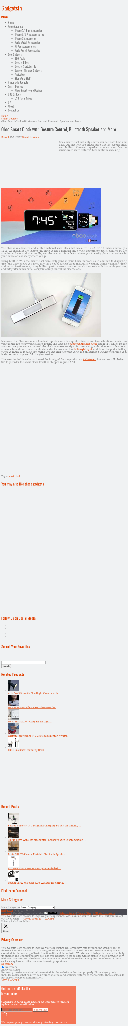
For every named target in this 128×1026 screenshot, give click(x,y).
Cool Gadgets (15, 54)
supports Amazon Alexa (83, 343)
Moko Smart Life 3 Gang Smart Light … (30, 721)
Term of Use (84, 913)
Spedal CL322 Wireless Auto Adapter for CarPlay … (37, 882)
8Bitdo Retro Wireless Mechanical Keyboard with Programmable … (47, 840)
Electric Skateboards (25, 66)
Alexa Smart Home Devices (28, 90)
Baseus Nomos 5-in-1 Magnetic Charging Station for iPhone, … (44, 825)
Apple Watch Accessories (27, 43)
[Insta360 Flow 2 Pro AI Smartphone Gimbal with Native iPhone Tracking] (13, 865)
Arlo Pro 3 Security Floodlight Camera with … (34, 693)
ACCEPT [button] (49, 918)
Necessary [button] (7, 964)
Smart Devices (15, 86)
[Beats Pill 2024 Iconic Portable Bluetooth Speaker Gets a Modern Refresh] (13, 851)
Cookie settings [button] (32, 918)
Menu (4, 17)
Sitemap (6, 913)
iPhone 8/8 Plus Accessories (29, 35)
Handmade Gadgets (18, 82)
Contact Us (13, 110)
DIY (10, 102)
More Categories (10, 907)
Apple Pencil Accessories (27, 51)
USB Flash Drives (23, 98)
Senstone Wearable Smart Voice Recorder (32, 707)
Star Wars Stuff (23, 78)
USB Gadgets (15, 94)
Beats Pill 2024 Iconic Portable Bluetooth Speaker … (38, 854)
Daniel (5, 137)
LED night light (83, 349)
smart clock (13, 476)
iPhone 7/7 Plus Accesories (28, 31)
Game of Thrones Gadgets (28, 70)
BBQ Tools (20, 58)
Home (11, 23)
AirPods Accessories (25, 47)
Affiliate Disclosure (104, 913)
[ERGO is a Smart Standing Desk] (13, 747)
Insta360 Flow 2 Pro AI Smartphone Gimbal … (34, 868)
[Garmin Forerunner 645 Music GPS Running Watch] (13, 733)
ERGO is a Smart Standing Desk (26, 750)
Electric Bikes (22, 62)
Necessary (11, 967)
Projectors (20, 74)
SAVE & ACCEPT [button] (10, 980)
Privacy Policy (68, 913)
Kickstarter (89, 359)
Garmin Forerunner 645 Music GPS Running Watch (38, 736)
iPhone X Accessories (25, 39)
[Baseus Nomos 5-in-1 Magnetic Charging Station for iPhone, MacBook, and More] (13, 823)
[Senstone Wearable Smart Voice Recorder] (13, 704)
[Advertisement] (29, 164)
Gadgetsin (11, 8)
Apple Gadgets (15, 27)
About (11, 106)
